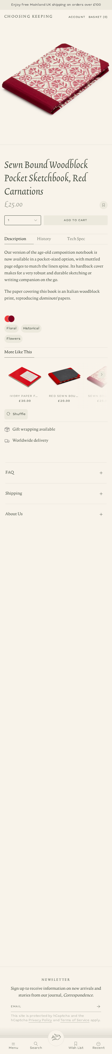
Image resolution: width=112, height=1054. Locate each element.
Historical (31, 328)
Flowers (13, 339)
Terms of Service (74, 1020)
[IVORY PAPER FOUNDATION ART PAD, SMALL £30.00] (25, 376)
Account (77, 17)
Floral (12, 328)
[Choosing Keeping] (56, 1038)
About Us (14, 514)
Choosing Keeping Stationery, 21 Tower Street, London (28, 17)
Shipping (13, 493)
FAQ (9, 472)
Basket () (98, 17)
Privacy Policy (40, 1020)
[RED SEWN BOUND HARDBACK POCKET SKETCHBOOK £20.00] (64, 376)
